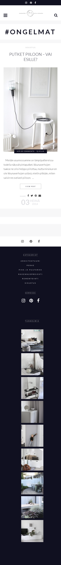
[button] (6, 15)
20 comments (27, 151)
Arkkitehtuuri (30, 261)
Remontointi (30, 278)
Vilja (41, 151)
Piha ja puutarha (30, 270)
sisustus (30, 48)
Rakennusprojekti (30, 274)
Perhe (30, 265)
